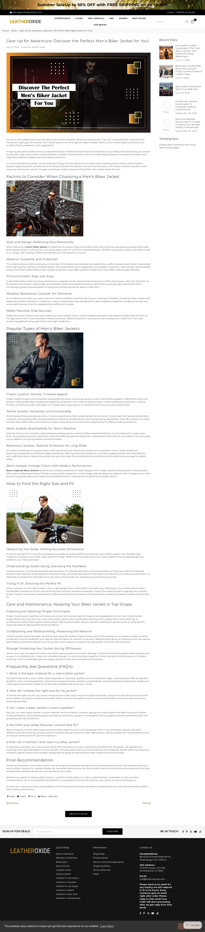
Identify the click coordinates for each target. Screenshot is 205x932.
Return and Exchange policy (108, 862)
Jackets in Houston (66, 882)
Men (111, 18)
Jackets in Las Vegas (67, 886)
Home (5, 30)
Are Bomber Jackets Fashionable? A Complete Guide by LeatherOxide (186, 105)
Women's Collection (67, 857)
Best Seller (139, 18)
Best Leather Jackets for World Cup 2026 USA (188, 87)
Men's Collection (65, 853)
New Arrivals (63, 866)
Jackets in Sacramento (68, 898)
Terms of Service (102, 870)
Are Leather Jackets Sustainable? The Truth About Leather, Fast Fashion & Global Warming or (187, 51)
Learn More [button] (107, 926)
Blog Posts (99, 853)
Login (170, 12)
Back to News (79, 813)
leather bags (62, 18)
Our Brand (100, 25)
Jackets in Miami (65, 890)
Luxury (79, 18)
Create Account (185, 12)
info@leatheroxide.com (152, 879)
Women (123, 18)
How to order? (63, 874)
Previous (13, 803)
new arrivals (96, 18)
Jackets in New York (67, 894)
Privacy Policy (100, 857)
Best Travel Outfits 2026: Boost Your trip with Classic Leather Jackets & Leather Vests (188, 70)
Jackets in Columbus (67, 878)
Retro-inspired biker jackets (22, 470)
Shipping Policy (101, 866)
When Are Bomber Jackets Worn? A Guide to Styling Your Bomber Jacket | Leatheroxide (188, 123)
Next (145, 803)
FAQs (96, 874)
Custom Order (63, 870)
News (14, 30)
